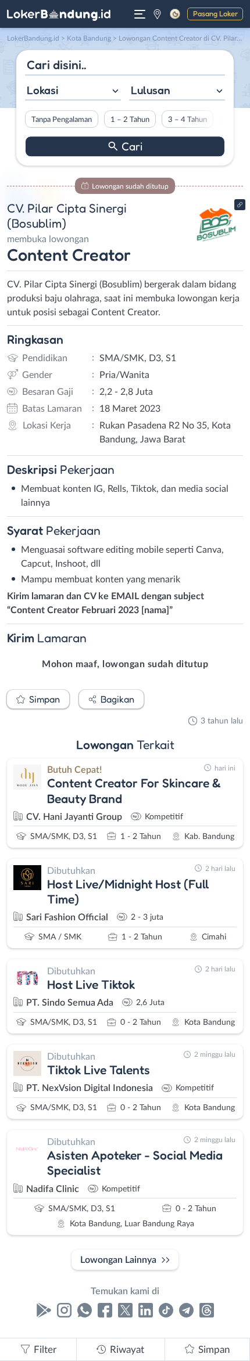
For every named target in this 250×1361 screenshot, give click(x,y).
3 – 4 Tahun (187, 119)
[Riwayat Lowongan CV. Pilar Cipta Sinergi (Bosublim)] (217, 245)
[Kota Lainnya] (157, 13)
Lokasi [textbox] (42, 90)
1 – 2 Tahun (129, 119)
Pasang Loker (215, 13)
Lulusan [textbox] (150, 90)
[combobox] (73, 91)
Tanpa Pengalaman (61, 119)
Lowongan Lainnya (118, 1260)
